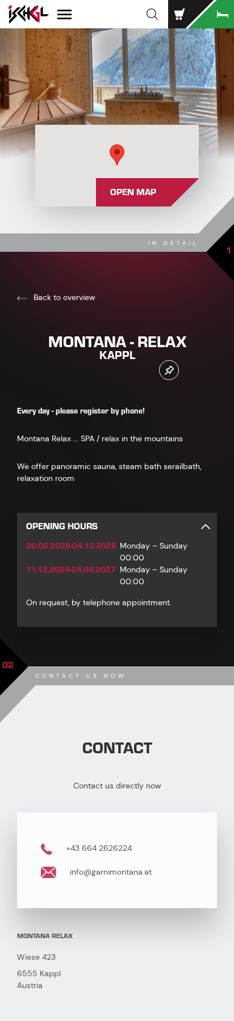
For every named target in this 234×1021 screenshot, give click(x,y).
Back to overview (63, 297)
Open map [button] (133, 192)
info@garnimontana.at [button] (110, 872)
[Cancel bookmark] (169, 370)
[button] (152, 14)
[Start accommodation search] (211, 14)
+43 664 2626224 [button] (98, 848)
